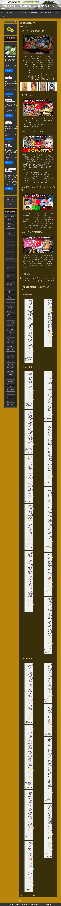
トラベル (9, 288)
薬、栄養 (9, 378)
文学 (8, 339)
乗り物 (8, 304)
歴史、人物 (9, 346)
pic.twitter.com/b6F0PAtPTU (50, 414)
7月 (7, 250)
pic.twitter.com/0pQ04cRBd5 (31, 717)
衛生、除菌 (9, 381)
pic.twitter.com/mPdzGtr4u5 (50, 588)
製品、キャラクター (10, 101)
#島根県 (30, 767)
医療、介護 (9, 319)
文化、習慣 (9, 336)
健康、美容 (9, 311)
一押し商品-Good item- (46, 12)
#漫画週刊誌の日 (31, 389)
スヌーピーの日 (49, 278)
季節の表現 (9, 322)
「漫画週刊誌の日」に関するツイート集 (40, 79)
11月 (8, 223)
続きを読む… (9, 70)
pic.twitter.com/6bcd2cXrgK (31, 497)
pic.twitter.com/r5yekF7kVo (50, 645)
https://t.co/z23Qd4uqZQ (50, 835)
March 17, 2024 (28, 723)
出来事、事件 (34, 895)
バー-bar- (9, 12)
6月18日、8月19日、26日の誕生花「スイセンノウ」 (13, 152)
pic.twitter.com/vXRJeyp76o (31, 603)
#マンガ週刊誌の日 (31, 393)
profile (56, 12)
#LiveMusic (50, 312)
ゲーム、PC (9, 276)
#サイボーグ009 (50, 381)
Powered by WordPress (38, 904)
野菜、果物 (9, 389)
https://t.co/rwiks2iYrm (50, 339)
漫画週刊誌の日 (30, 287)
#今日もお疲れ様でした (31, 728)
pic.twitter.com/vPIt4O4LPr (50, 850)
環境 (8, 361)
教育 (8, 332)
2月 (6, 168)
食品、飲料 (9, 404)
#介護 (31, 712)
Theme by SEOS (47, 904)
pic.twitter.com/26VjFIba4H (31, 885)
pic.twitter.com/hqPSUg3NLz (31, 832)
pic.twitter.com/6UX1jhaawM (50, 794)
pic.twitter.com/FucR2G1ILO (50, 543)
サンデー (39, 58)
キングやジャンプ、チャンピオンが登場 (40, 75)
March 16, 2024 (29, 839)
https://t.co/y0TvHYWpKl (50, 846)
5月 (14, 168)
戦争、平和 (9, 329)
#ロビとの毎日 (30, 879)
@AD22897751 (50, 333)
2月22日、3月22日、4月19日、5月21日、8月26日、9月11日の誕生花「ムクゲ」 (14, 178)
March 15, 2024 (48, 857)
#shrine (30, 775)
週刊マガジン (31, 71)
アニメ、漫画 (10, 265)
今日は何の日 (28, 895)
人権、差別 (9, 307)
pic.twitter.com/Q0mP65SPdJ (50, 477)
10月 (6, 121)
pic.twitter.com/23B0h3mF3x (50, 695)
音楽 (8, 401)
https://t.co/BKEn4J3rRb (50, 841)
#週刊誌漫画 (30, 773)
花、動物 (9, 374)
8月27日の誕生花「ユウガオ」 (14, 61)
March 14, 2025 (28, 502)
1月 (7, 229)
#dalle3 (30, 600)
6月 (6, 145)
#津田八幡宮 (31, 770)
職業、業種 (9, 367)
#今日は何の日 (31, 395)
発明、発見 (9, 364)
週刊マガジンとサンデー (35, 73)
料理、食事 (9, 342)
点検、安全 (9, 357)
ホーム (3, 12)
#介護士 (30, 714)
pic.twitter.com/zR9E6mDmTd (31, 352)
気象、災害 (9, 349)
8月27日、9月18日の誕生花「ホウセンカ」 (13, 83)
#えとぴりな (50, 582)
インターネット (10, 272)
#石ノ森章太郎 (50, 376)
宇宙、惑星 (9, 325)
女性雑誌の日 (37, 278)
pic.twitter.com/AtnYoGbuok (50, 730)
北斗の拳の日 (24, 278)
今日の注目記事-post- (20, 12)
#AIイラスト (50, 473)
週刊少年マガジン (30, 58)
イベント (9, 268)
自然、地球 (9, 371)
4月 (12, 168)
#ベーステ (50, 309)
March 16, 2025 (28, 408)
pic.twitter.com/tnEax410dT (31, 445)
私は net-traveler (33, 12)
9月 (9, 76)
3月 (9, 168)
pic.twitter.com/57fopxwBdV (31, 543)
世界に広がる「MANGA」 (36, 77)
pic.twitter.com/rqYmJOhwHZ (31, 778)
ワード (8, 300)
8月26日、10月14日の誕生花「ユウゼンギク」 (14, 128)
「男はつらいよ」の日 (13, 106)
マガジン (35, 64)
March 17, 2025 (28, 453)
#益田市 (30, 769)
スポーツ (9, 284)
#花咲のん (50, 579)
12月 (8, 226)
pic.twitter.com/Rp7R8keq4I (31, 399)
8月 (6, 56)
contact (3, 16)
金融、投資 (9, 392)
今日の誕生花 (11, 56)
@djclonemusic (50, 336)
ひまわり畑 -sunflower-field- (23, 2)
